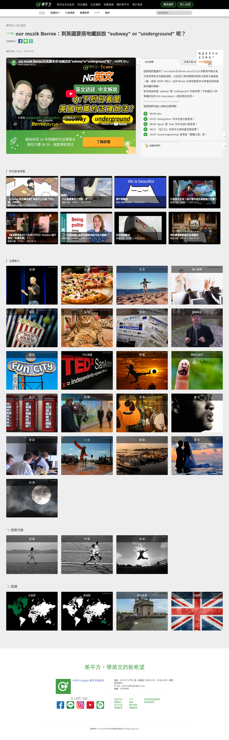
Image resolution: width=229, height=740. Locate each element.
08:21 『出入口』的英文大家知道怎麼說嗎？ (174, 129)
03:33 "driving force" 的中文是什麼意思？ (172, 119)
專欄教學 (84, 12)
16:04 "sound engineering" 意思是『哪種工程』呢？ (178, 134)
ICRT (97, 12)
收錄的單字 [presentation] (155, 145)
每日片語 (118, 705)
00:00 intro (155, 113)
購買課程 (168, 4)
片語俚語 (69, 12)
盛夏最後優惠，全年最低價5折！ (44, 118)
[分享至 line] (26, 41)
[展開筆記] (224, 146)
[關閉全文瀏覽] (224, 136)
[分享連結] (31, 41)
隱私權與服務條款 (152, 699)
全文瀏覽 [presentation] (149, 62)
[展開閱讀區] (138, 61)
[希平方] (45, 4)
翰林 (107, 12)
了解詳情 (103, 142)
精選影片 (55, 12)
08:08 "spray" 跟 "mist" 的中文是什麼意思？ (174, 124)
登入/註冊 (185, 4)
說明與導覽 (149, 702)
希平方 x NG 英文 (16, 25)
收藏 (12, 33)
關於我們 (133, 705)
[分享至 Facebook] (20, 41)
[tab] (160, 62)
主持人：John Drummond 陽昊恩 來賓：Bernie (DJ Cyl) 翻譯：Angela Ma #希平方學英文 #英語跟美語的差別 (181, 103)
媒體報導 (133, 708)
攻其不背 (118, 699)
